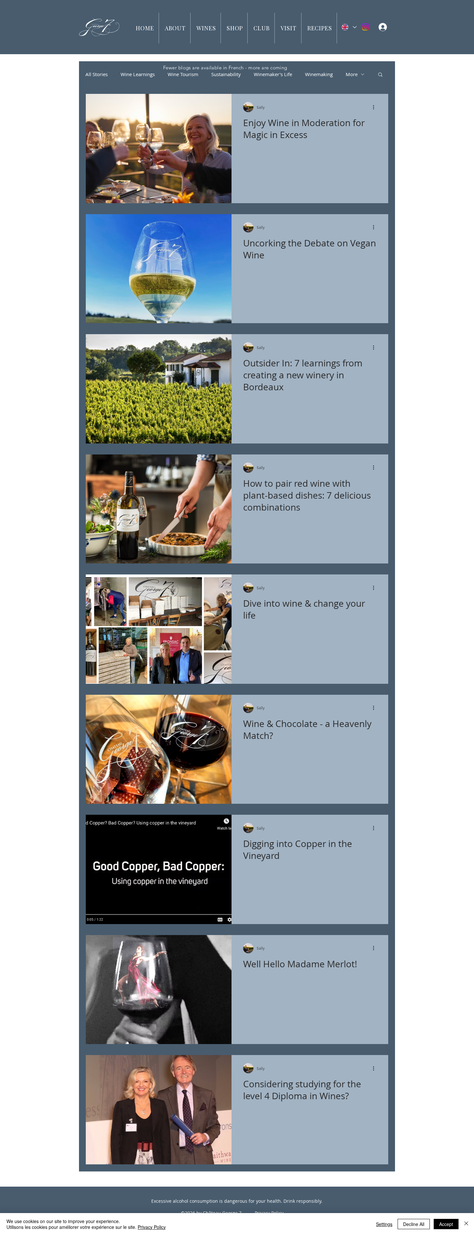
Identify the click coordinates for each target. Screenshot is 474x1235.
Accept (446, 1224)
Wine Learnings (138, 74)
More (352, 74)
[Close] (466, 1224)
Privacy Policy (152, 1227)
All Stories (96, 74)
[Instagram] (365, 27)
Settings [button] (384, 1224)
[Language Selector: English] (349, 27)
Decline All (413, 1224)
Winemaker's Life (273, 74)
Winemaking (319, 74)
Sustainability (226, 74)
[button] (175, 28)
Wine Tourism (183, 74)
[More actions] (376, 107)
